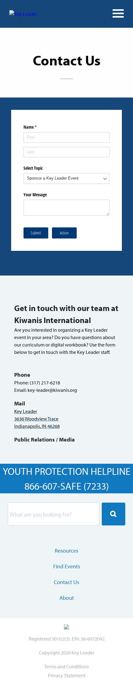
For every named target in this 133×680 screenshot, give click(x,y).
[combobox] (66, 178)
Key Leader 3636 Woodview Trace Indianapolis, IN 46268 (37, 418)
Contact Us (66, 582)
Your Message (35, 194)
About (66, 597)
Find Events (66, 566)
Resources (66, 550)
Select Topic (33, 168)
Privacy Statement (66, 675)
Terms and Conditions (66, 666)
